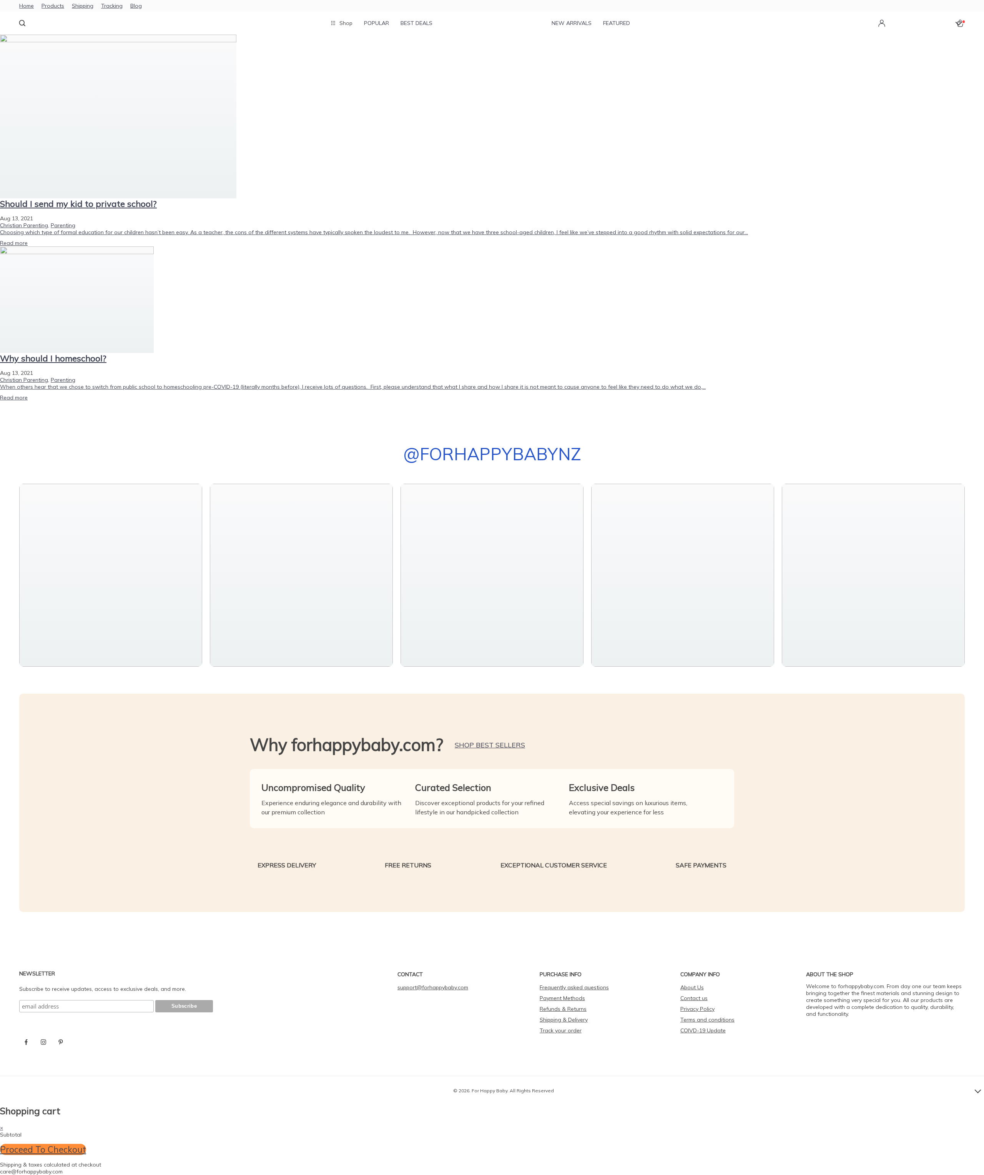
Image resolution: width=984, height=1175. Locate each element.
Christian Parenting (24, 225)
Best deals (416, 23)
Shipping (82, 5)
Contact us (694, 998)
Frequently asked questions (574, 987)
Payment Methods (562, 998)
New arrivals (572, 23)
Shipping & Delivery (564, 1019)
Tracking (112, 5)
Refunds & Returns (563, 1008)
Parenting (63, 225)
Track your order (561, 1030)
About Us (692, 987)
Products (53, 5)
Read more (14, 243)
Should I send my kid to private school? (78, 203)
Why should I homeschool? (53, 358)
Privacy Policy (697, 1008)
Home (26, 5)
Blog (136, 5)
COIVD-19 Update (703, 1030)
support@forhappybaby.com (432, 987)
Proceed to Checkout (43, 1149)
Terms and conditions (707, 1019)
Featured (616, 23)
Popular (376, 23)
